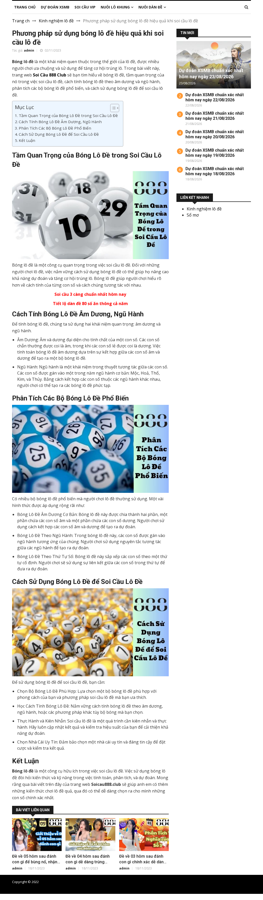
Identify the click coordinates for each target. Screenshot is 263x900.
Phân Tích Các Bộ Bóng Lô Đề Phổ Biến (55, 128)
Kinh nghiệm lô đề (56, 21)
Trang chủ (156, 881)
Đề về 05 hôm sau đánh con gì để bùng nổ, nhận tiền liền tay (34, 862)
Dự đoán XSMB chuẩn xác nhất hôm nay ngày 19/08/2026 (214, 153)
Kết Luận (27, 140)
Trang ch (21, 21)
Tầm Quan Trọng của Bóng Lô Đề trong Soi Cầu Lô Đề (68, 115)
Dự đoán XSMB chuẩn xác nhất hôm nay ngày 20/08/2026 (214, 134)
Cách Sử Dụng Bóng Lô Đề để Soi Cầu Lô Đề (59, 134)
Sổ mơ (193, 215)
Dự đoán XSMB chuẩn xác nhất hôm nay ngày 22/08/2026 (214, 97)
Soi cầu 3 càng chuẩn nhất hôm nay (90, 294)
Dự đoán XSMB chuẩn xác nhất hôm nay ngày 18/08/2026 (214, 171)
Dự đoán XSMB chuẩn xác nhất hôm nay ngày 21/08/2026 (214, 116)
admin (29, 50)
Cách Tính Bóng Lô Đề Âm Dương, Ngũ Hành (60, 121)
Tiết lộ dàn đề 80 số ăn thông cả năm (90, 303)
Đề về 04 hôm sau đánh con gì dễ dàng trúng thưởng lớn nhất (87, 862)
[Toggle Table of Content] (112, 108)
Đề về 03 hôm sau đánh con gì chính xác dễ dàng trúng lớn (142, 862)
